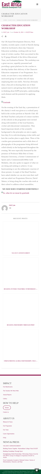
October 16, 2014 (18, 32)
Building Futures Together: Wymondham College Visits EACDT (21, 289)
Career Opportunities (8, 433)
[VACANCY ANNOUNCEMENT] (21, 236)
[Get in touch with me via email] (10, 208)
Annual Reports (7, 394)
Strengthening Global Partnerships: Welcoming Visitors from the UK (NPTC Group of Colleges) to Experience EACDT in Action (21, 361)
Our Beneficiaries (7, 387)
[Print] (6, 36)
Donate (7, 407)
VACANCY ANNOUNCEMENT (21, 253)
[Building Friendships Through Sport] (21, 308)
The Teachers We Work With (11, 390)
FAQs (4, 437)
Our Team (5, 430)
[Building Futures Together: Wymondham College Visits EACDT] (21, 272)
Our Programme (7, 426)
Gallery (5, 398)
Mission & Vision (7, 422)
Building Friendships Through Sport (21, 325)
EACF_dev (6, 32)
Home (5, 20)
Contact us (6, 412)
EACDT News (12, 20)
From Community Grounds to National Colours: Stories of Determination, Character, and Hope (19, 461)
